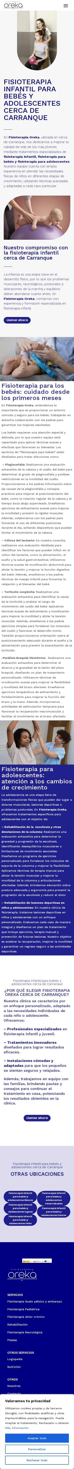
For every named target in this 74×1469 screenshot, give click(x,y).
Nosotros (13, 1385)
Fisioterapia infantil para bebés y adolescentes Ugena (20, 1208)
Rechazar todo (37, 1460)
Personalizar (37, 1449)
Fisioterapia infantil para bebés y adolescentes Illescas (20, 1197)
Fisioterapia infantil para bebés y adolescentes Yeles (20, 1220)
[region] (37, 1431)
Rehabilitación (17, 1324)
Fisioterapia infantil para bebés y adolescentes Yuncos (53, 1212)
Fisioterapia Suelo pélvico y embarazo (34, 1301)
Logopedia (14, 1359)
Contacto (14, 1393)
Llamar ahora (17, 320)
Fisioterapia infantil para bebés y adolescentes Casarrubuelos (53, 1198)
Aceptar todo (37, 1438)
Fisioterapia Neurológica (24, 1332)
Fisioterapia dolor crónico (26, 1316)
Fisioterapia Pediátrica (23, 1309)
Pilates (12, 1340)
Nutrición (14, 1366)
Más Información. (17, 1428)
